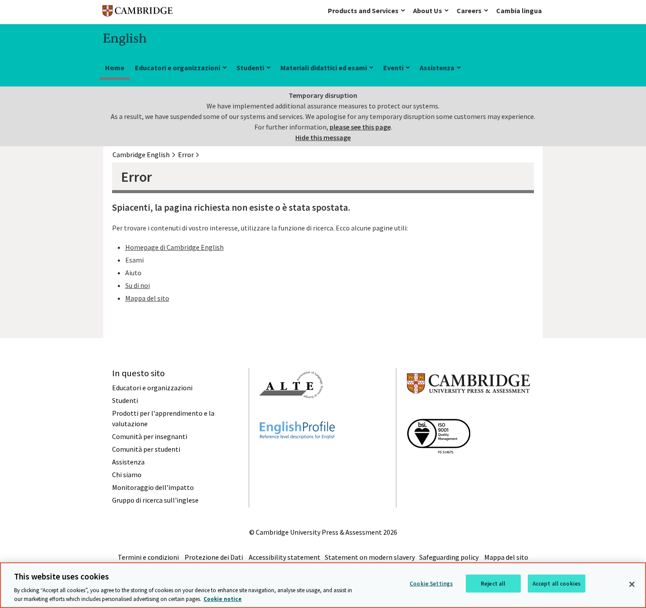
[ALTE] (291, 414)
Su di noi (137, 285)
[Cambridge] (137, 13)
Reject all (493, 583)
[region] (323, 585)
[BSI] (438, 469)
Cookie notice (222, 599)
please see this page (360, 126)
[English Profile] (297, 454)
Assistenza (437, 67)
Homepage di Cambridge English (174, 247)
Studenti (250, 67)
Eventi (393, 67)
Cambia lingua (519, 10)
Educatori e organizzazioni (177, 67)
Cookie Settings (431, 583)
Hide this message (323, 137)
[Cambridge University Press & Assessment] (468, 411)
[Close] (632, 584)
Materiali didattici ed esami (323, 67)
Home (114, 67)
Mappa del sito (147, 298)
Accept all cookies (557, 583)
